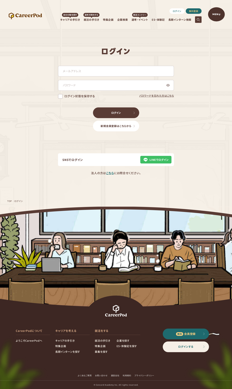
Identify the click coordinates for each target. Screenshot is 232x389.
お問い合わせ (101, 375)
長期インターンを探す (67, 351)
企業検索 (122, 19)
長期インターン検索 (179, 19)
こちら (110, 173)
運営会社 (115, 375)
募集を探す (101, 351)
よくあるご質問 (85, 375)
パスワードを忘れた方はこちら (156, 95)
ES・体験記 (158, 19)
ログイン (177, 11)
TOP (9, 200)
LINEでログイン (159, 159)
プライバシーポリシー (144, 375)
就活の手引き (91, 19)
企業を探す (123, 340)
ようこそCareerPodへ (29, 340)
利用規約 (127, 375)
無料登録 (193, 11)
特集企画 (108, 19)
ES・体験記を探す (127, 346)
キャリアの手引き (70, 19)
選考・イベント (140, 19)
